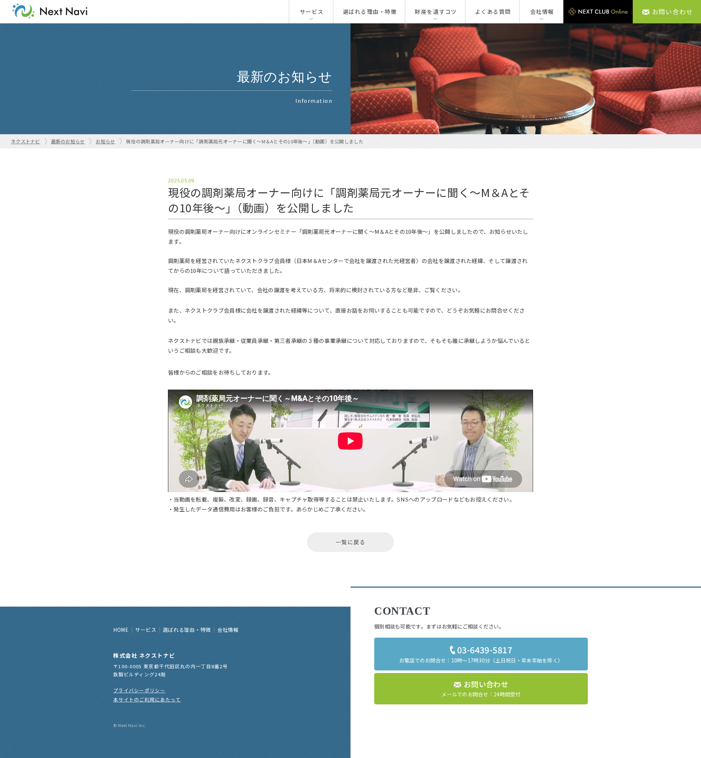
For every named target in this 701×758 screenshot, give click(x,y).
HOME (121, 629)
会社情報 (542, 11)
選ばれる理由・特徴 (370, 11)
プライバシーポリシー (139, 690)
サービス (312, 11)
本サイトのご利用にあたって (147, 699)
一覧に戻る (351, 542)
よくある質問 (493, 11)
